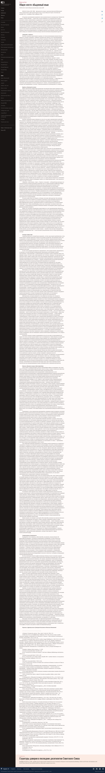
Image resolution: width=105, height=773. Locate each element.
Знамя (2, 42)
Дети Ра (3, 29)
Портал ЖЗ (3, 130)
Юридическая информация (99, 771)
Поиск (2, 17)
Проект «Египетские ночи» (6, 128)
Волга (2, 27)
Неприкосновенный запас (7, 57)
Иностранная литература (7, 47)
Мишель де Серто (23, 2)
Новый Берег (4, 64)
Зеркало (3, 37)
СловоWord (3, 113)
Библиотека (3, 13)
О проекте (13, 769)
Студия (3, 119)
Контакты (19, 769)
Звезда (2, 34)
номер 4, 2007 (41, 7)
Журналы (3, 15)
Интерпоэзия (4, 49)
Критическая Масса (6, 95)
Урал (2, 72)
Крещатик (3, 52)
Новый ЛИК (4, 103)
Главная (2, 8)
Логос (2, 98)
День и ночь (4, 88)
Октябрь (3, 105)
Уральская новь (5, 122)
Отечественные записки (7, 108)
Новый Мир (4, 69)
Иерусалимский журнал (7, 44)
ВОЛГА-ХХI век (4, 85)
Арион (2, 83)
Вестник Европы (5, 24)
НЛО (2, 59)
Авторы (2, 10)
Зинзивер (3, 39)
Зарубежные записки (6, 90)
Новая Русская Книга (6, 100)
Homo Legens (4, 80)
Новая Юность (4, 62)
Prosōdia (3, 22)
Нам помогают (26, 769)
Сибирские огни (5, 110)
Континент (3, 93)
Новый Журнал (4, 67)
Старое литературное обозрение (6, 116)
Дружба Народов (5, 32)
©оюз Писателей (5, 78)
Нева (2, 54)
